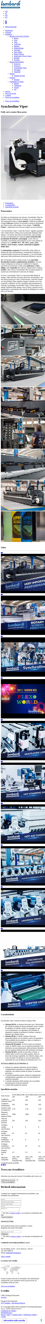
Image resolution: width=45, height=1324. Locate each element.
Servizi (7, 91)
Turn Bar (17, 50)
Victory (16, 87)
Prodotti (8, 34)
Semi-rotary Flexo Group (22, 56)
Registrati (5, 1234)
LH (15, 89)
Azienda (8, 32)
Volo (15, 42)
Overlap (17, 60)
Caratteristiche (10, 205)
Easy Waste (18, 52)
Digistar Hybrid (19, 76)
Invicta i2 (17, 66)
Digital (12, 74)
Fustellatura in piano (17, 82)
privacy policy (16, 1213)
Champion (17, 85)
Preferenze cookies (30, 1315)
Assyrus (3, 1297)
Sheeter (16, 46)
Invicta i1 (17, 64)
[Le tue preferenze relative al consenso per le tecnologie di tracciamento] (41, 1320)
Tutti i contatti (5, 1256)
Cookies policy (17, 1315)
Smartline (17, 72)
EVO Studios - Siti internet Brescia (13, 1303)
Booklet (16, 58)
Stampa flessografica (17, 62)
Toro (15, 40)
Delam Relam (18, 48)
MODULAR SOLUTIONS (19, 36)
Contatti (8, 95)
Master (16, 84)
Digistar (16, 80)
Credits (3, 1317)
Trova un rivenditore (12, 97)
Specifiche (12, 207)
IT (6, 13)
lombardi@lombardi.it (13, 1253)
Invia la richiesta (7, 1217)
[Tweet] (5, 1165)
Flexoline (17, 70)
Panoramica (9, 203)
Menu (10, 27)
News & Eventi (10, 93)
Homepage (9, 30)
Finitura (12, 78)
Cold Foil (17, 44)
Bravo (16, 38)
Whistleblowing (6, 1313)
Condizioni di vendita (8, 1311)
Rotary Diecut (19, 54)
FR (6, 15)
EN (6, 11)
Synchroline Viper (20, 68)
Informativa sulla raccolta (14, 1320)
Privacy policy (6, 1315)
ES (6, 17)
